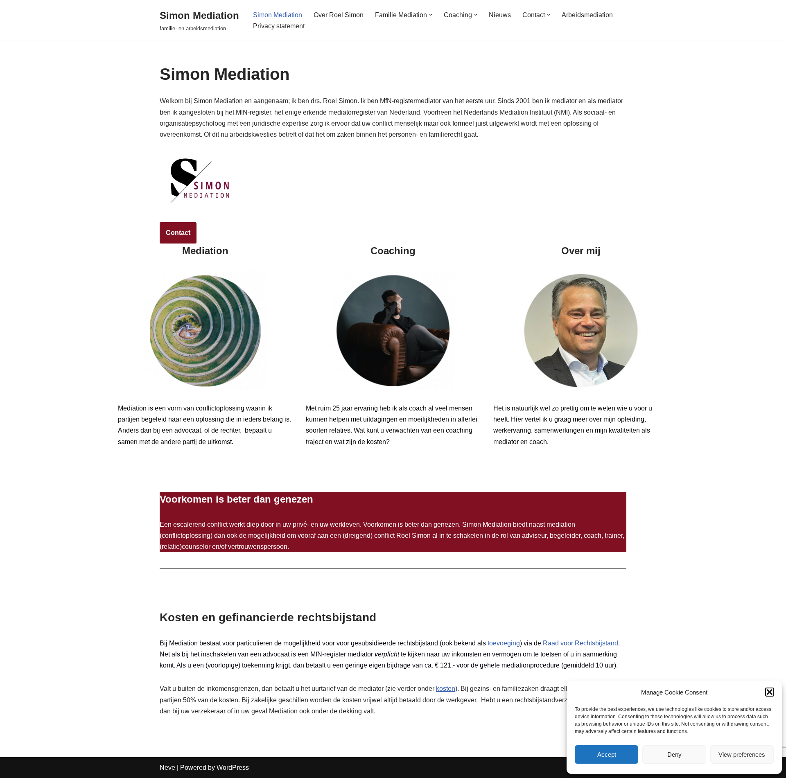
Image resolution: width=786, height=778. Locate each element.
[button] (770, 692)
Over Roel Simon (339, 14)
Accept (606, 754)
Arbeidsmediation (587, 14)
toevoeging (504, 643)
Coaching (330, 469)
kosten (445, 688)
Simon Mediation (277, 14)
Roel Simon (521, 469)
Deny (674, 754)
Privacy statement (279, 26)
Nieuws (500, 14)
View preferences (741, 754)
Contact (178, 232)
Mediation (142, 469)
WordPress (233, 767)
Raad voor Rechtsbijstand (580, 643)
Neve (167, 767)
